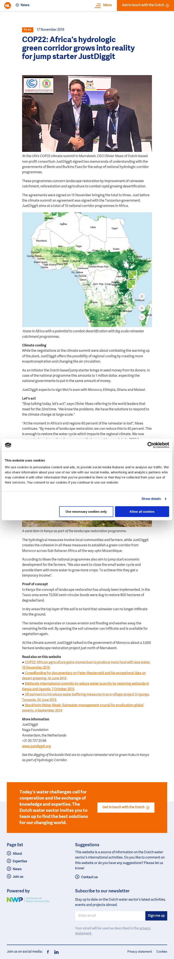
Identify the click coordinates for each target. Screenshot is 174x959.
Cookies (161, 951)
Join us (18, 877)
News (25, 5)
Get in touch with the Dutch (143, 5)
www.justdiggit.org (36, 746)
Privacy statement (139, 951)
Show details (151, 498)
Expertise (20, 861)
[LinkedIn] (55, 952)
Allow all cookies (141, 511)
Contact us (89, 877)
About (17, 854)
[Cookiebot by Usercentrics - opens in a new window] (150, 445)
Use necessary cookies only (86, 511)
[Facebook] (48, 952)
